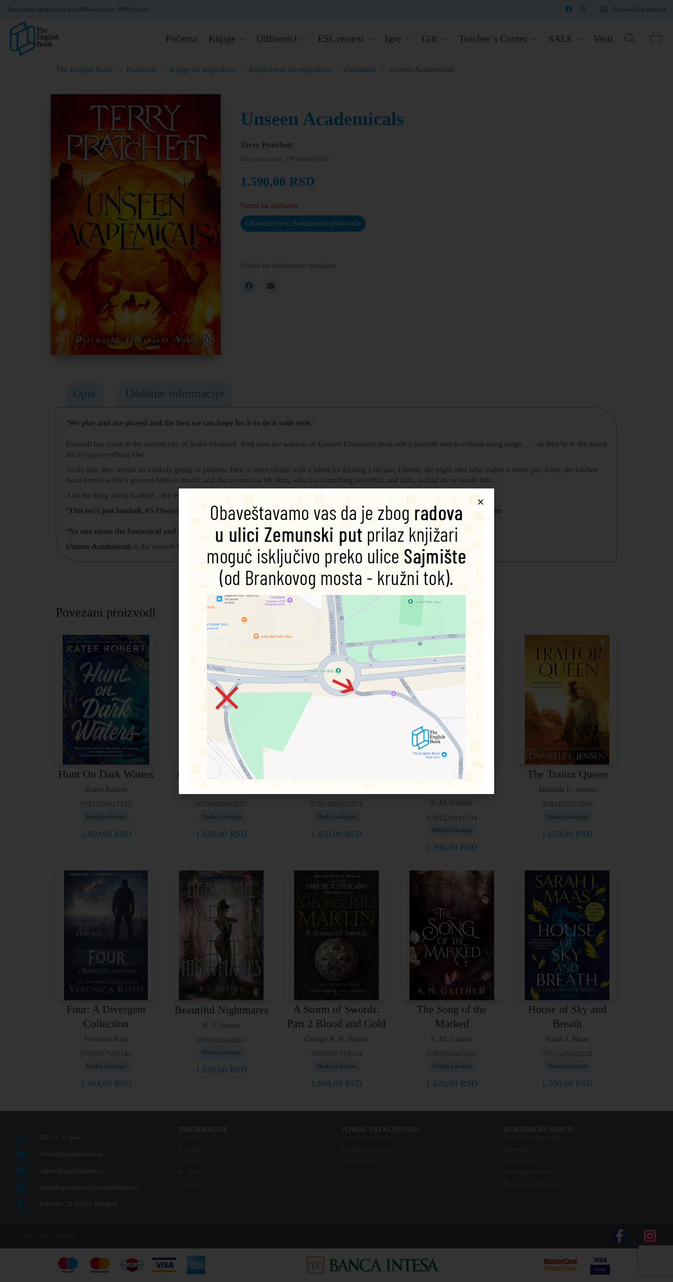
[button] (480, 502)
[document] (336, 641)
